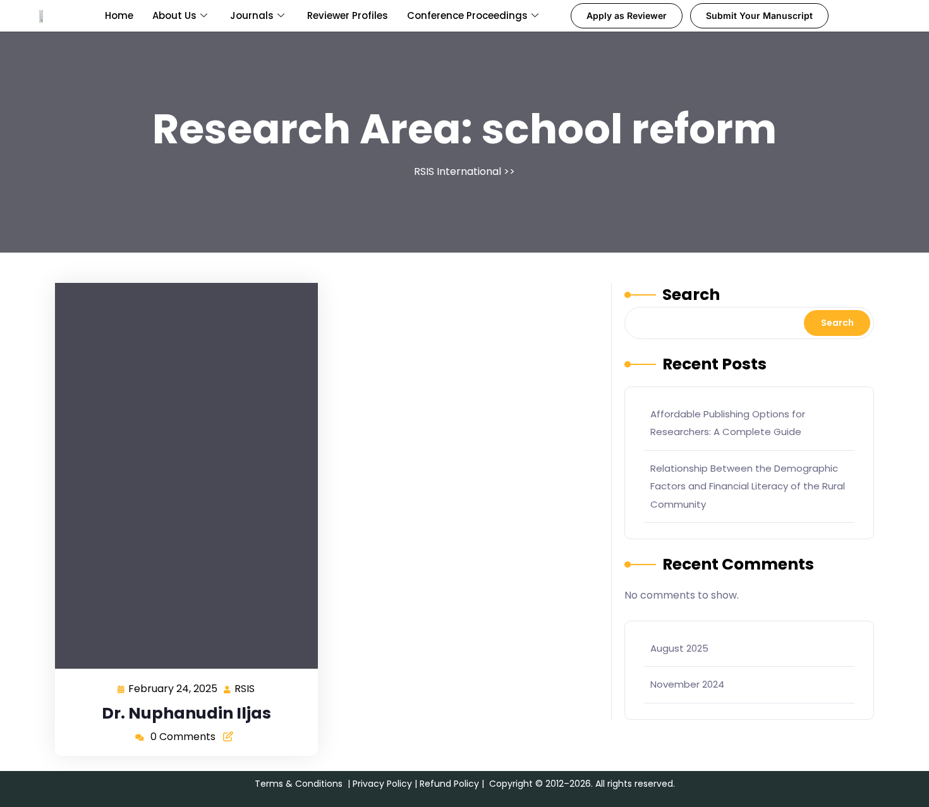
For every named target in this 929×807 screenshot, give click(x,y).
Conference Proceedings (467, 15)
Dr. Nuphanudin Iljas (186, 713)
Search (691, 295)
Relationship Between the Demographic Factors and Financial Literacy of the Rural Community (747, 486)
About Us (174, 15)
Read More (181, 475)
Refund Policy (449, 783)
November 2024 (687, 684)
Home (119, 15)
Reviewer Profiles (347, 15)
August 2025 (679, 648)
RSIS (245, 688)
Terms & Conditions (299, 783)
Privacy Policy (382, 783)
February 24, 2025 (173, 688)
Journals (252, 15)
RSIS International (457, 171)
